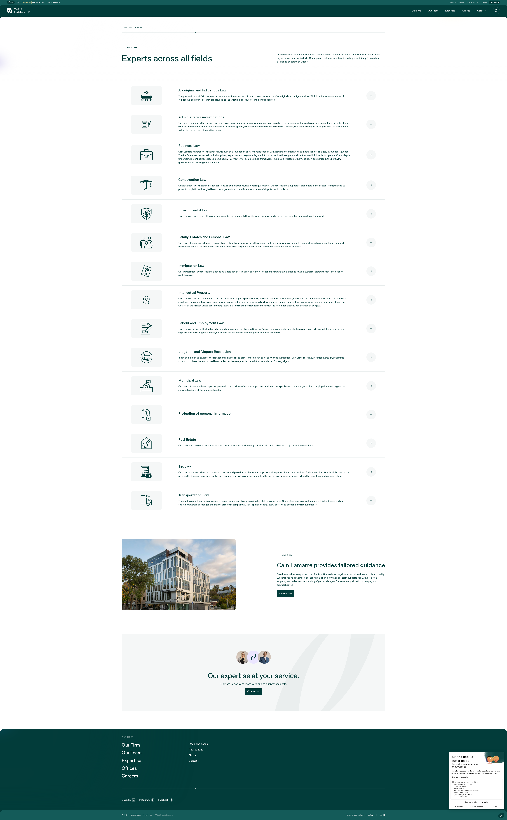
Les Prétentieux (145, 815)
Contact (493, 2)
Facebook (163, 799)
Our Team (433, 10)
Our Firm (416, 10)
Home (124, 27)
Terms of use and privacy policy (359, 815)
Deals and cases (456, 2)
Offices (466, 10)
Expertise (450, 10)
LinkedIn (126, 799)
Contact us (253, 691)
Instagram (144, 799)
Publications (472, 2)
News (484, 2)
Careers (481, 10)
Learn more (285, 593)
